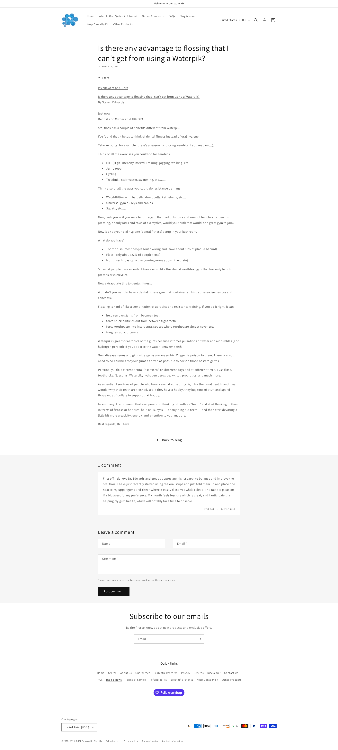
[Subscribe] (199, 639)
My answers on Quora (113, 88)
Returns (199, 673)
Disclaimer (214, 673)
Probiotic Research (166, 673)
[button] (153, 16)
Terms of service (150, 741)
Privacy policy (131, 741)
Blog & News (114, 679)
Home (100, 673)
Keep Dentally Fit (207, 679)
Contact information (172, 741)
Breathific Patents (182, 679)
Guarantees (142, 673)
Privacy (185, 673)
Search (112, 673)
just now (104, 113)
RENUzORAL (75, 741)
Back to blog (172, 440)
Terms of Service (135, 679)
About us (126, 673)
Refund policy (158, 679)
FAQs (99, 679)
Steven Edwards (113, 102)
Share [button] (105, 78)
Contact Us (231, 673)
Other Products (231, 679)
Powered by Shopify (92, 741)
